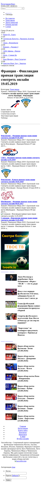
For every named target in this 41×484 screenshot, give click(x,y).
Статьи (8, 27)
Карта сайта (22, 430)
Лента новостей (11, 22)
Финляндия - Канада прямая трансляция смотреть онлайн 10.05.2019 (18, 181)
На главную (10, 18)
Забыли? (15, 475)
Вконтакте (23, 435)
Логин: (8, 471)
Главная (23, 426)
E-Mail (22, 437)
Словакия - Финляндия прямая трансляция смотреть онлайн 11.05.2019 (19, 219)
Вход (13, 4)
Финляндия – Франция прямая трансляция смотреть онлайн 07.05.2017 (19, 137)
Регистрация (6, 4)
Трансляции (10, 20)
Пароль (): (12, 475)
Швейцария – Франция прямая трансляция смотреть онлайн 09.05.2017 (19, 203)
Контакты (23, 432)
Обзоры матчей (11, 25)
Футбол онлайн (23, 439)
